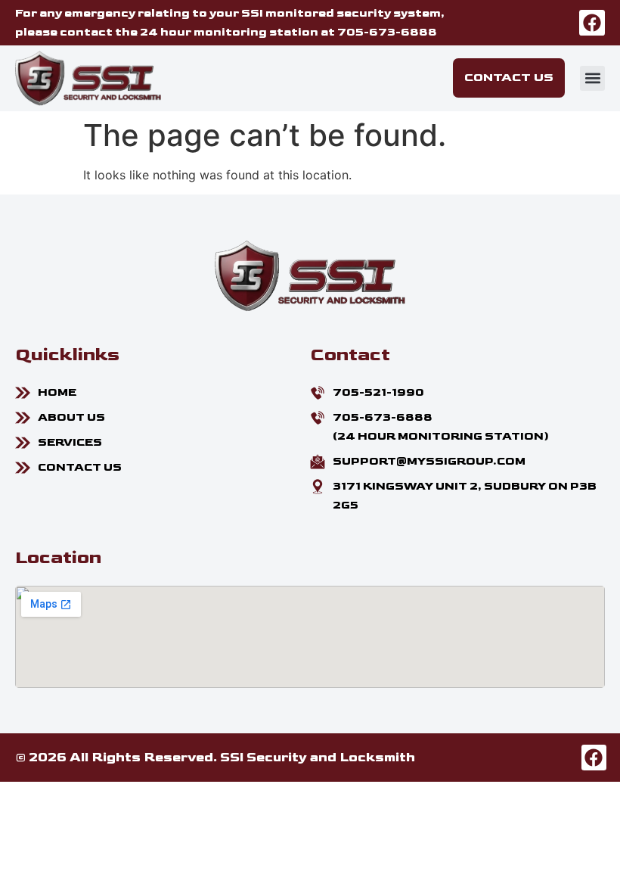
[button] (592, 78)
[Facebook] (592, 23)
